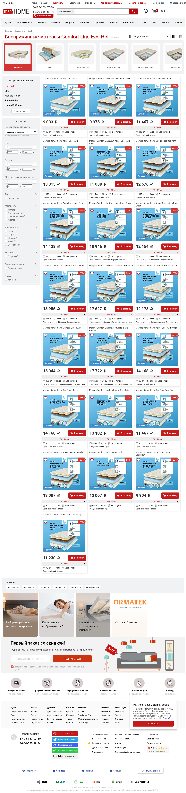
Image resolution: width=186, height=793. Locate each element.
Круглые (13, 279)
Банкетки (105, 715)
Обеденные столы (19, 711)
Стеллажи (119, 719)
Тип (6, 194)
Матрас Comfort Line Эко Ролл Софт (106, 452)
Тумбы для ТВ (84, 715)
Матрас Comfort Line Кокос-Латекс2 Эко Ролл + (111, 266)
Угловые (118, 715)
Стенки (81, 711)
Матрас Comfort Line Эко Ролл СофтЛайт (155, 390)
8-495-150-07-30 (43, 7)
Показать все (21, 111)
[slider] (7, 147)
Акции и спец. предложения (128, 734)
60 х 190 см (13, 587)
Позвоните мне (44, 16)
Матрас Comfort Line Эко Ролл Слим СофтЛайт (153, 453)
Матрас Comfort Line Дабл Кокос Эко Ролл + (64, 203)
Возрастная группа (14, 264)
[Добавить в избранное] (45, 86)
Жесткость (10, 205)
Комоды (70, 722)
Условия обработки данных (127, 752)
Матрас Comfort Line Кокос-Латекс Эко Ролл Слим (157, 204)
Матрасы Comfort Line (21, 80)
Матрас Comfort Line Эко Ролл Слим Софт (62, 514)
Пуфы (33, 715)
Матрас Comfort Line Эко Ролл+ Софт (60, 390)
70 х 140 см (75, 587)
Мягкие (12, 209)
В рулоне (13, 256)
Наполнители (11, 227)
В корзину (79, 122)
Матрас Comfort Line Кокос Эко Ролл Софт (63, 452)
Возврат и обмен (99, 739)
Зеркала (105, 722)
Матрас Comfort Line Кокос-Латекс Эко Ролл (64, 265)
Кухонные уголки (18, 719)
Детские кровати (54, 711)
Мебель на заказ (137, 3)
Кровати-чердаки (54, 719)
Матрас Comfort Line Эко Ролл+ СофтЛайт (109, 390)
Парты (50, 722)
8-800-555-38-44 (43, 11)
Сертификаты (153, 739)
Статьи (118, 743)
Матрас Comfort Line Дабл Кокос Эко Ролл (156, 141)
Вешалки (105, 719)
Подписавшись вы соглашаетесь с (49, 668)
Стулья (14, 715)
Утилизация (97, 752)
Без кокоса (14, 244)
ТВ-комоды (83, 722)
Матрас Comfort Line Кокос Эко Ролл (153, 78)
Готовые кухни (17, 722)
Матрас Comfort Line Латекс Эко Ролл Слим (110, 203)
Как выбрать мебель (111, 3)
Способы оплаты (122, 739)
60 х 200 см (29, 587)
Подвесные (36, 722)
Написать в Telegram (67, 739)
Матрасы (70, 715)
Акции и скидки (40, 3)
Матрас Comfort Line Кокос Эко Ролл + (61, 141)
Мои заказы (158, 3)
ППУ (11, 234)
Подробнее (168, 718)
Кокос (12, 241)
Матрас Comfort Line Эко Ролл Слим (60, 78)
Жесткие (13, 219)
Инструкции (120, 748)
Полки (117, 722)
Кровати (70, 711)
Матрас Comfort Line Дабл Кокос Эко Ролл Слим (109, 142)
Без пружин (14, 197)
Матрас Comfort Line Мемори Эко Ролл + (62, 328)
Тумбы (69, 719)
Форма (8, 275)
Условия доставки (100, 734)
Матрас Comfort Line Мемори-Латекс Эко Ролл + (108, 329)
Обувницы (106, 711)
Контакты (58, 3)
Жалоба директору (100, 743)
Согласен (153, 723)
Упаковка (9, 252)
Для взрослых (16, 267)
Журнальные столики (88, 719)
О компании (152, 734)
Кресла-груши (37, 719)
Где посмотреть (154, 743)
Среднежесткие (17, 216)
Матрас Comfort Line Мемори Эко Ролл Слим (157, 265)
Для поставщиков (100, 748)
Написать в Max (65, 745)
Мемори (12, 237)
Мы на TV (90, 3)
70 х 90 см (44, 587)
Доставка (75, 3)
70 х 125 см (59, 587)
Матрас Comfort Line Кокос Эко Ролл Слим (109, 78)
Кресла (34, 711)
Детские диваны (54, 715)
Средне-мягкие (16, 212)
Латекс (12, 231)
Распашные (120, 711)
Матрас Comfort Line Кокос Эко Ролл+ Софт (156, 328)
